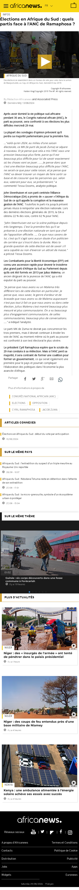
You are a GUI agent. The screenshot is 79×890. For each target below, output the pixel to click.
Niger (8, 647)
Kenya (9, 785)
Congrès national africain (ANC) (34, 396)
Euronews (72, 875)
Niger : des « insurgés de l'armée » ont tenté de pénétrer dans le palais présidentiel (38, 655)
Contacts (6, 850)
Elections (18, 403)
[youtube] (34, 832)
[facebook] (61, 832)
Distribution (8, 859)
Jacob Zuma (50, 410)
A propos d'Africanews (14, 843)
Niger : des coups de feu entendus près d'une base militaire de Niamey (39, 723)
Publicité (72, 859)
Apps (74, 867)
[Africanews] (26, 6)
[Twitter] (43, 832)
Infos (6, 14)
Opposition (39, 403)
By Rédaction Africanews (18, 99)
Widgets (6, 875)
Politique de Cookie (66, 850)
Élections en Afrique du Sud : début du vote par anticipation (35, 434)
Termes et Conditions (65, 843)
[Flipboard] (52, 832)
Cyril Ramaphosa (23, 410)
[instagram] (70, 832)
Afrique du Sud (16, 75)
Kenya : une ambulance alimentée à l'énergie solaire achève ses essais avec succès (39, 792)
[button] (45, 62)
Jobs (4, 867)
